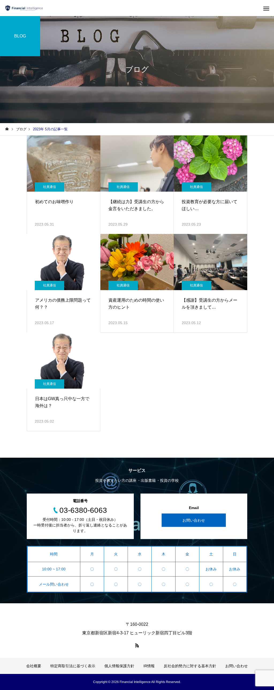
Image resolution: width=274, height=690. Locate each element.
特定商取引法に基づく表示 (72, 666)
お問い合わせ (193, 520)
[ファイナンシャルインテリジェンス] (24, 8)
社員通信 (49, 187)
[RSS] (137, 645)
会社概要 (33, 666)
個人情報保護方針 (119, 666)
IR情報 (149, 666)
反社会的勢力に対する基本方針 (190, 666)
